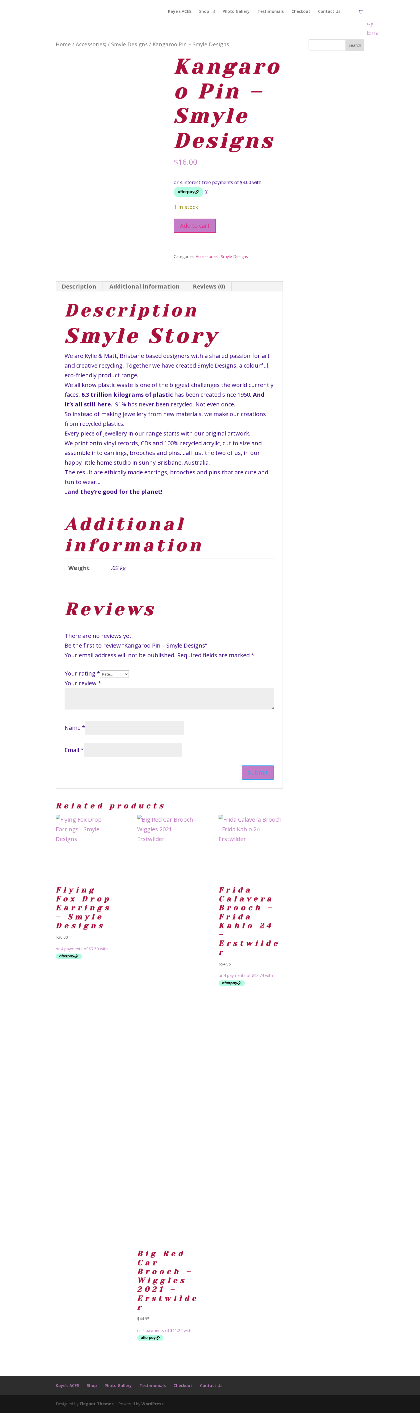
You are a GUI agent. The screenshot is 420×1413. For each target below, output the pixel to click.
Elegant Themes (97, 1403)
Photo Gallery (236, 11)
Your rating (82, 673)
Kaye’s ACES (179, 11)
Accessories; (91, 44)
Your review (83, 683)
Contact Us (329, 11)
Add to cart (195, 225)
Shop (204, 11)
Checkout (300, 11)
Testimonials (270, 11)
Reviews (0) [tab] (209, 286)
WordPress (152, 1403)
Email (74, 750)
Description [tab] (79, 286)
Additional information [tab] (144, 286)
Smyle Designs (129, 44)
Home (63, 44)
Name (75, 727)
